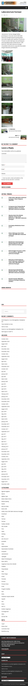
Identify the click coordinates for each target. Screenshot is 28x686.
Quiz (2, 591)
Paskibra (3, 566)
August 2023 (4, 344)
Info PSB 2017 (4, 539)
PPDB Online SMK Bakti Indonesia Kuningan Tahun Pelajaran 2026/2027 (17, 199)
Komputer (3, 551)
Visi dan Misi (4, 616)
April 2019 (3, 389)
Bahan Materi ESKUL (6, 499)
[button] (26, 8)
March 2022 (4, 364)
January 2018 (4, 421)
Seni (2, 601)
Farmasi (3, 519)
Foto (2, 529)
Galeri (2, 531)
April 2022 (3, 361)
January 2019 (4, 396)
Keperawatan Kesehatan (7, 549)
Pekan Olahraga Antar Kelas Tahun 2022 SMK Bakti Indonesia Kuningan (17, 234)
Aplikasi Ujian (4, 496)
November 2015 (5, 479)
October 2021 (4, 369)
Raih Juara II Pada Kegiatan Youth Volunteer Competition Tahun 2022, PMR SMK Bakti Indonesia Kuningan (16, 261)
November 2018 (5, 401)
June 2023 (3, 346)
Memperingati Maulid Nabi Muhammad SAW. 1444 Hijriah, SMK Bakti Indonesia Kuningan (17, 271)
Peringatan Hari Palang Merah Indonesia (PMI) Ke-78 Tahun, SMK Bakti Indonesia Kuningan (17, 208)
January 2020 (4, 381)
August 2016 (4, 461)
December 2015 (5, 476)
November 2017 (5, 426)
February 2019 (4, 394)
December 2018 (5, 399)
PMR (2, 571)
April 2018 (3, 416)
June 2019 (3, 386)
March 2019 (4, 391)
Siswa (2, 604)
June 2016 (3, 466)
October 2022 (4, 354)
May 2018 (3, 414)
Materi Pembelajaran (6, 559)
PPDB (2, 576)
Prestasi (3, 581)
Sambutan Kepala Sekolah (7, 596)
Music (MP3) (4, 561)
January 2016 (4, 474)
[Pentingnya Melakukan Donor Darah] (4, 228)
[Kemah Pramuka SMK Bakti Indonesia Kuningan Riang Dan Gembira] (4, 281)
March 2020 (4, 379)
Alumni (3, 494)
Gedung (3, 534)
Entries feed (4, 626)
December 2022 (5, 349)
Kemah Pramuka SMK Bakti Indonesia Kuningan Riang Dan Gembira (17, 280)
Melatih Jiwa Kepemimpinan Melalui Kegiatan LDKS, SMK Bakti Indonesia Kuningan (16, 243)
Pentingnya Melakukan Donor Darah (17, 226)
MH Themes (22, 684)
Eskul (2, 516)
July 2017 (3, 434)
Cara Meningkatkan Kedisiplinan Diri (14, 329)
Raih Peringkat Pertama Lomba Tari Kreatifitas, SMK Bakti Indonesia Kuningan (17, 252)
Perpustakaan (4, 569)
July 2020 (3, 376)
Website (3, 173)
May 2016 (3, 469)
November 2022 (5, 351)
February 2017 (4, 446)
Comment (3, 153)
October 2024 (4, 339)
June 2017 (3, 436)
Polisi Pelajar (4, 574)
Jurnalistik (3, 541)
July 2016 (3, 464)
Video (2, 614)
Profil (2, 586)
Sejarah (3, 599)
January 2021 (4, 374)
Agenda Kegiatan (5, 491)
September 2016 (5, 459)
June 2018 (3, 411)
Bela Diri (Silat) (5, 506)
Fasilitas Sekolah (5, 524)
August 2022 (4, 359)
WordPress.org (5, 631)
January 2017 (4, 449)
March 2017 (4, 444)
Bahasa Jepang (5, 501)
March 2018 (4, 419)
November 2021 (5, 366)
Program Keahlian (5, 589)
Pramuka (3, 579)
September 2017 (5, 431)
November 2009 (5, 484)
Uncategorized (5, 611)
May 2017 (3, 439)
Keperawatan (4, 546)
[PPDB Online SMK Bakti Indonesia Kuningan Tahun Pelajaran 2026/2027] (4, 200)
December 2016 (5, 451)
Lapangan (3, 556)
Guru (11, 324)
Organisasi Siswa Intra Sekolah (8, 564)
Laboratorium (4, 554)
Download (3, 514)
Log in (2, 623)
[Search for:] (14, 311)
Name (3, 165)
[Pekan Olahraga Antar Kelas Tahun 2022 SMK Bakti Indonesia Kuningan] (4, 236)
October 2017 (4, 429)
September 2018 (5, 406)
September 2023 (5, 341)
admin (6, 15)
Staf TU (3, 606)
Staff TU (11, 331)
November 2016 (5, 454)
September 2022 (5, 356)
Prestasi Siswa (4, 584)
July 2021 (3, 371)
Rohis (2, 594)
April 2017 (3, 441)
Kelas (2, 544)
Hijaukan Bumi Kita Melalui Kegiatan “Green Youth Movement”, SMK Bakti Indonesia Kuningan (17, 217)
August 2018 (4, 409)
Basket (3, 504)
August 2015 (4, 481)
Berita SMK (4, 509)
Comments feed (5, 628)
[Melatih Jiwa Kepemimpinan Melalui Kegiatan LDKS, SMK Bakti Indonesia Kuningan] (4, 245)
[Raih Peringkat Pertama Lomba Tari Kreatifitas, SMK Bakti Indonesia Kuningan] (4, 253)
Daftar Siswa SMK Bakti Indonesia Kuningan (12, 511)
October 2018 (4, 404)
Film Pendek (4, 526)
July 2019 (3, 384)
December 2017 (5, 424)
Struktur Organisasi (6, 609)
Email (2, 169)
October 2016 (4, 456)
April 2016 (3, 471)
